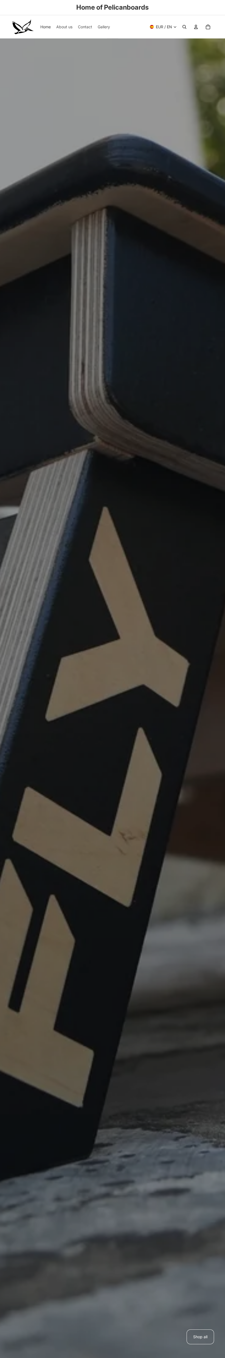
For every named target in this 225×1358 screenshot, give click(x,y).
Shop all (200, 1336)
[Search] (184, 27)
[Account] (196, 27)
